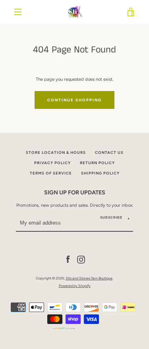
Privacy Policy (52, 163)
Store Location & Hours (56, 152)
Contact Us (109, 152)
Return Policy (97, 163)
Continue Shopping (74, 100)
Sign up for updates (74, 192)
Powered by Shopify (75, 285)
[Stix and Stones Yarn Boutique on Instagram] (81, 259)
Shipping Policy (100, 173)
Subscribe (111, 217)
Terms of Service (51, 173)
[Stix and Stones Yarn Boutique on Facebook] (68, 259)
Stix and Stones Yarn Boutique (89, 278)
